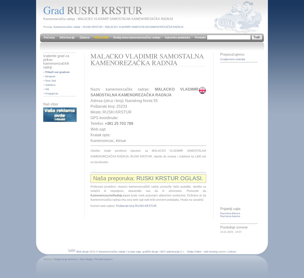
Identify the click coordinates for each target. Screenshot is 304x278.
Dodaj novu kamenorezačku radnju (136, 37)
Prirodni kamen (103, 259)
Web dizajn (82, 251)
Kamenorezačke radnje (66, 26)
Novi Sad (50, 80)
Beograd (50, 76)
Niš (47, 89)
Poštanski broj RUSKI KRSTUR (136, 206)
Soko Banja (85, 259)
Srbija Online (194, 251)
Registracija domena (65, 259)
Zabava (85, 37)
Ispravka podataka (177, 37)
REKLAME (101, 37)
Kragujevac (51, 93)
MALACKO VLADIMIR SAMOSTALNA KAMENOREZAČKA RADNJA (144, 26)
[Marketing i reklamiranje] (60, 121)
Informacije (67, 37)
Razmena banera (230, 216)
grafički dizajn (150, 251)
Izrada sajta (134, 251)
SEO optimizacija (170, 251)
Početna (49, 37)
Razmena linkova (230, 213)
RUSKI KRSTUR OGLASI (169, 178)
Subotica (50, 84)
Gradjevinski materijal (232, 59)
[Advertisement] (146, 78)
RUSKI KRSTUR (92, 26)
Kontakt (200, 37)
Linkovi (232, 251)
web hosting (211, 251)
